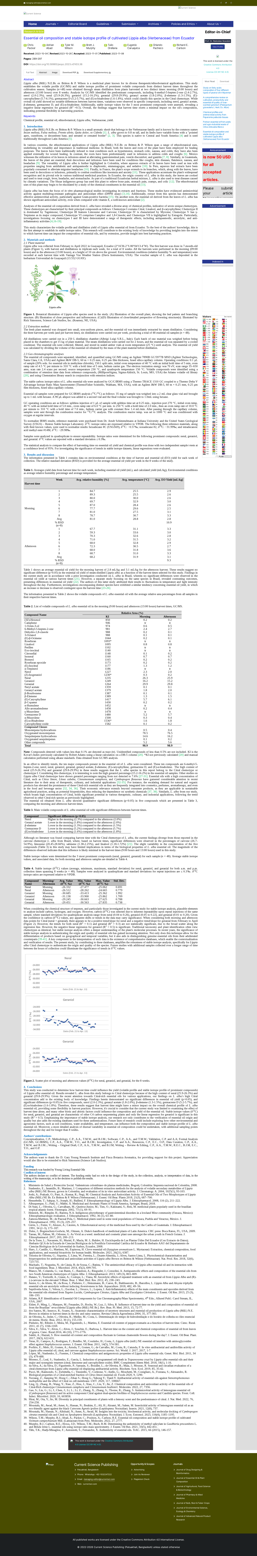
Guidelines (103, 23)
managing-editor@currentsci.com (99, 1479)
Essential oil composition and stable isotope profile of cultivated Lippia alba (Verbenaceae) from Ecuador (109, 38)
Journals (51, 23)
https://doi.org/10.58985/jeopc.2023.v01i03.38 (55, 64)
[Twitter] (226, 3)
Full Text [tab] (30, 72)
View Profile (218, 47)
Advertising (139, 1469)
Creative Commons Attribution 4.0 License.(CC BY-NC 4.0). (218, 68)
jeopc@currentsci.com (225, 167)
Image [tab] (55, 72)
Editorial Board (77, 23)
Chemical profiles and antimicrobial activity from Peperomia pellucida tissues (215, 114)
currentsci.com (90, 1484)
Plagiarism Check (141, 1479)
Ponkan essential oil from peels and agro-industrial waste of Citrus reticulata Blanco (217, 124)
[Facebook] (221, 3)
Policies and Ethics (183, 23)
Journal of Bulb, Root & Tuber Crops (193, 1503)
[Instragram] (231, 3)
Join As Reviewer (142, 1474)
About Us (213, 23)
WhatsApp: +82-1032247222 (98, 1474)
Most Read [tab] (210, 81)
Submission (129, 23)
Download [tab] (224, 81)
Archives (154, 23)
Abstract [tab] (43, 72)
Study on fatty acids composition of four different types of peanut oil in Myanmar (217, 90)
